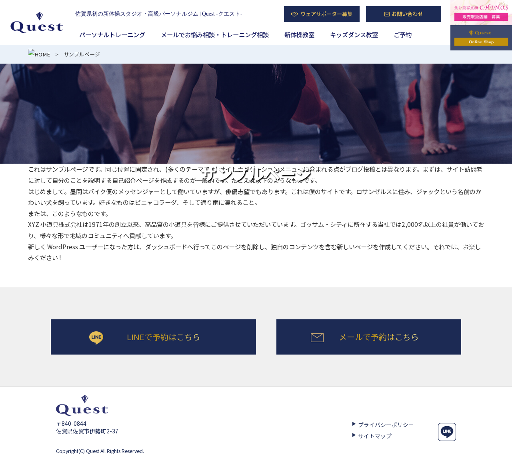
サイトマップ (375, 436)
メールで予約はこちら (379, 337)
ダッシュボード (166, 246)
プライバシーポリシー (386, 425)
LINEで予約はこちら (163, 337)
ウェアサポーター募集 (326, 14)
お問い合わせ (407, 14)
